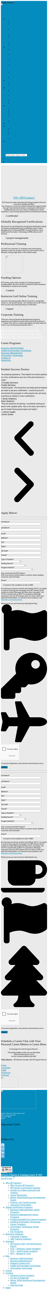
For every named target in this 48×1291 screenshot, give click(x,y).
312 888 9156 (9, 1118)
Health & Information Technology (24, 117)
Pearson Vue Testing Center (27, 42)
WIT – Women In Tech (22, 103)
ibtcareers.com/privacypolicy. (11, 600)
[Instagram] (24, 1149)
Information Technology (26, 121)
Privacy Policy (5, 1132)
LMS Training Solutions (24, 85)
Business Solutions (17, 80)
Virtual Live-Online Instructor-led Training (25, 30)
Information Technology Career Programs (26, 73)
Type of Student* (7, 559)
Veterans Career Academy (27, 128)
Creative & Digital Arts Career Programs (24, 60)
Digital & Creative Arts (24, 113)
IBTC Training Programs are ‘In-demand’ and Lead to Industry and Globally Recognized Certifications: (22, 333)
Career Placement (21, 34)
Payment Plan (18, 139)
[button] (24, 439)
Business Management (24, 110)
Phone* (17, 582)
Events (10, 123)
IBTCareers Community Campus (25, 1188)
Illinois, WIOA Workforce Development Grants (26, 37)
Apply (9, 141)
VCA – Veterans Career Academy (25, 1249)
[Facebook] (24, 1145)
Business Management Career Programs (24, 55)
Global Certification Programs (25, 47)
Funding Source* (7, 563)
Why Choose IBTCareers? (25, 21)
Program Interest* (7, 567)
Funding (11, 126)
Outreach (12, 88)
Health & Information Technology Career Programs (24, 67)
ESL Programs (18, 77)
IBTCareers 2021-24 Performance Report (23, 91)
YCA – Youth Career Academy (28, 100)
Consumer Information (24, 44)
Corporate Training (22, 82)
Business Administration (25, 108)
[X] (24, 1156)
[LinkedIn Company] (24, 1152)
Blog (9, 105)
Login (11, 162)
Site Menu (8, 147)
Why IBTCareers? (16, 19)
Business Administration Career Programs (25, 50)
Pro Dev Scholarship (23, 131)
